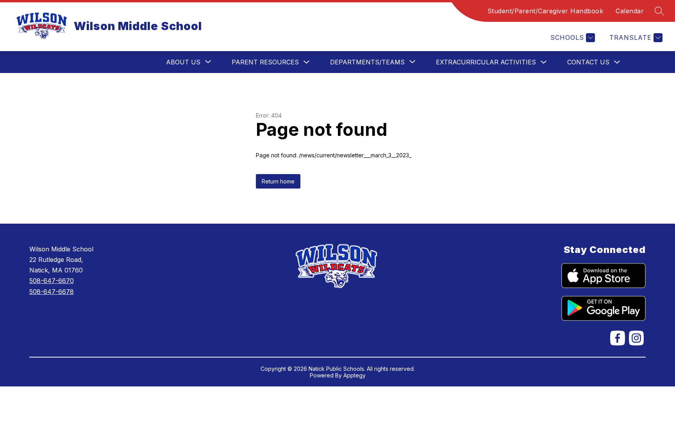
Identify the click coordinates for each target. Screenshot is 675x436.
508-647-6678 (51, 291)
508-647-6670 (51, 281)
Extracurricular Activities (486, 62)
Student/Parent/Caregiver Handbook (546, 11)
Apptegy (354, 375)
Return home (278, 181)
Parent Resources (265, 62)
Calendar (630, 11)
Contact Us (588, 62)
